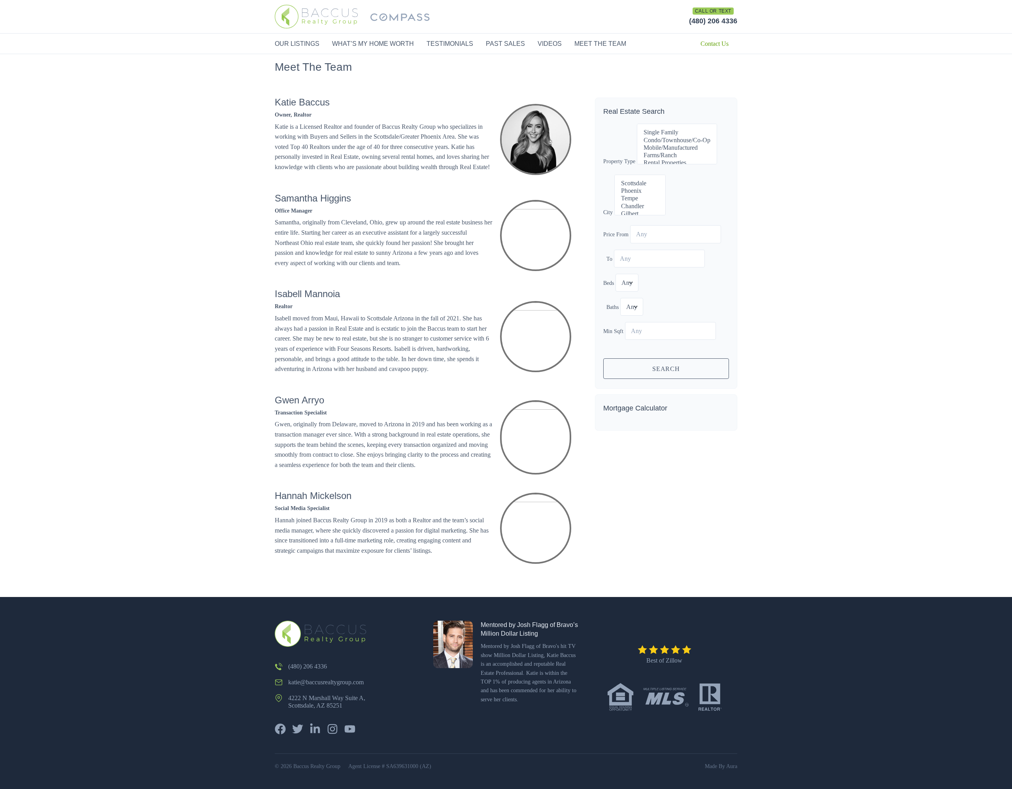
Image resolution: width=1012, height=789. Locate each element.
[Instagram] (332, 728)
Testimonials (450, 43)
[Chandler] (640, 206)
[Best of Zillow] (664, 649)
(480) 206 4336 (713, 21)
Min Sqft (613, 331)
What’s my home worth (373, 43)
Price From (616, 234)
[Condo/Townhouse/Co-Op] (677, 140)
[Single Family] (677, 132)
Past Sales (505, 43)
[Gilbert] (640, 214)
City (608, 212)
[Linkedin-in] (315, 728)
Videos (550, 43)
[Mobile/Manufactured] (677, 148)
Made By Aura (721, 766)
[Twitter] (297, 728)
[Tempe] (640, 198)
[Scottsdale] (640, 183)
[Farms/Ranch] (677, 155)
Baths (612, 307)
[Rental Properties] (677, 163)
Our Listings (297, 43)
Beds (608, 283)
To (609, 259)
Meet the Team (600, 43)
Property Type (619, 161)
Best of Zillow (664, 660)
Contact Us (714, 43)
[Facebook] (280, 728)
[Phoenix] (640, 191)
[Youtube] (349, 728)
